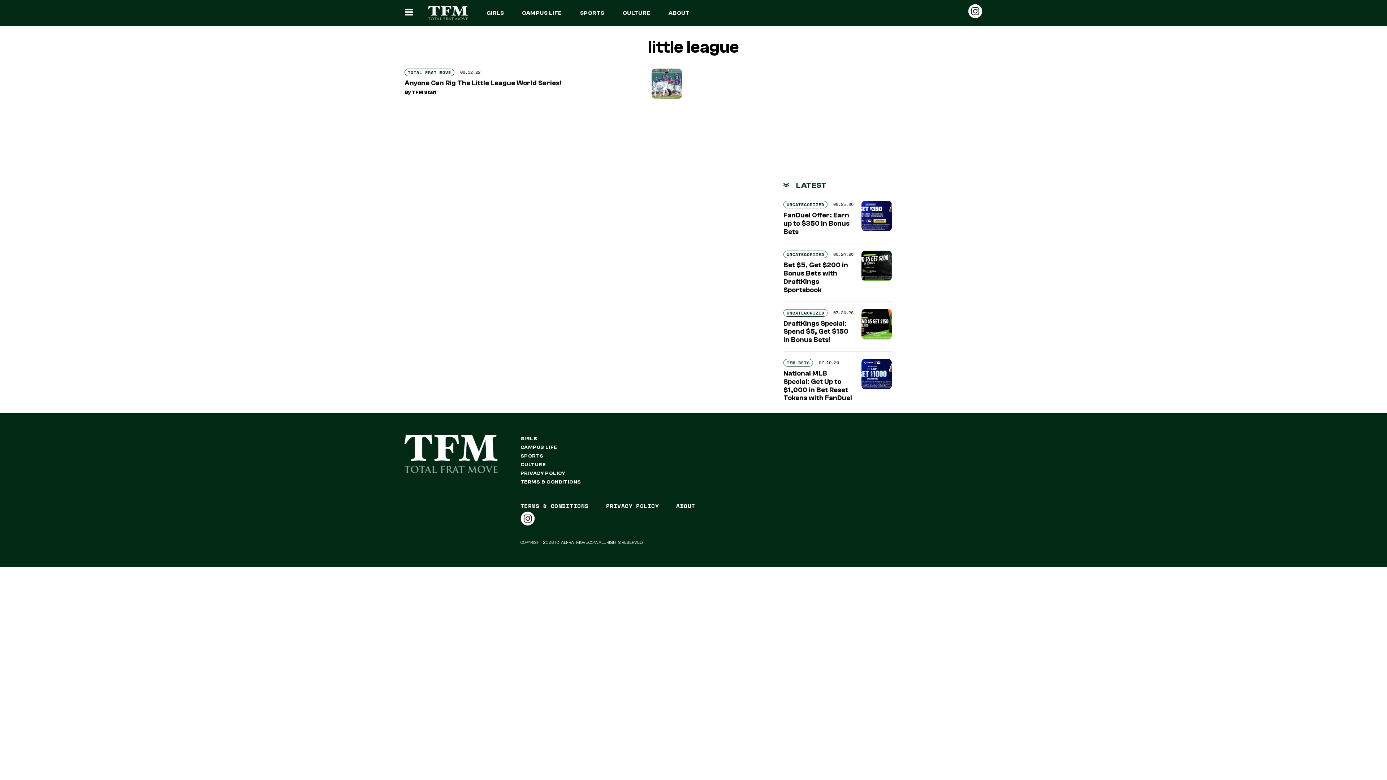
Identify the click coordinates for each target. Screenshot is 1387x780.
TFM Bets (798, 363)
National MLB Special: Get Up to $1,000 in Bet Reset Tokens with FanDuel (817, 385)
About (679, 13)
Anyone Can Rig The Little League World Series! (483, 83)
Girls (495, 13)
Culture (637, 13)
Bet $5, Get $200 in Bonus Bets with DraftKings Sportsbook (815, 277)
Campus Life (542, 13)
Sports (592, 13)
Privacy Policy (543, 473)
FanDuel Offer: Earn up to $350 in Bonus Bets (816, 223)
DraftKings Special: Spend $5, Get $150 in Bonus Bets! (815, 332)
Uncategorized (805, 205)
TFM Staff (424, 92)
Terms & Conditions (550, 482)
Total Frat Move (429, 72)
